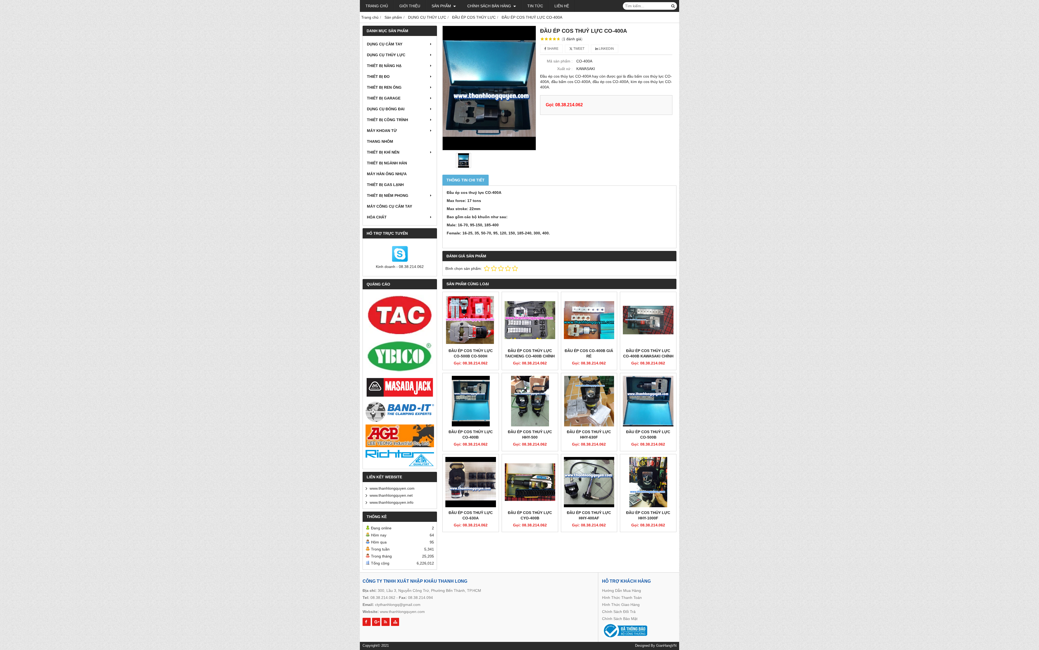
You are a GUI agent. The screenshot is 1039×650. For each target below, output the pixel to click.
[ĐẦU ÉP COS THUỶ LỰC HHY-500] (530, 401)
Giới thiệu (409, 6)
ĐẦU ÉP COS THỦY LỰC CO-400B (471, 434)
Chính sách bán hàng (489, 6)
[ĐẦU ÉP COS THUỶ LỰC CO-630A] (470, 482)
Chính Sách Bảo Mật (619, 618)
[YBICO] (400, 356)
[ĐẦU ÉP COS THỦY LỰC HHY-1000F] (648, 482)
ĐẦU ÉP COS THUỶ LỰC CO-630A (471, 515)
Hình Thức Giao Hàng (621, 604)
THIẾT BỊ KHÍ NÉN (383, 152)
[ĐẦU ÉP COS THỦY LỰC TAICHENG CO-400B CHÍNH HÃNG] (530, 320)
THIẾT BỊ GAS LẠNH (385, 185)
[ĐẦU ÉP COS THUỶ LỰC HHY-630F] (589, 401)
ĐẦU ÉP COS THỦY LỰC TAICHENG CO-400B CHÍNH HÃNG (530, 356)
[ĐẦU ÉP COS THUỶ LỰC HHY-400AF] (589, 482)
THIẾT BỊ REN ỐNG (384, 87)
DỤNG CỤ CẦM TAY (384, 44)
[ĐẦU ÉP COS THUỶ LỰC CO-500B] (648, 401)
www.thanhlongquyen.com (392, 488)
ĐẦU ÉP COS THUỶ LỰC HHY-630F (589, 434)
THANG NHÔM (380, 141)
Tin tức (535, 6)
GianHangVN (666, 646)
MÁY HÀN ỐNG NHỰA (387, 174)
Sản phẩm (442, 6)
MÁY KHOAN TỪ (382, 130)
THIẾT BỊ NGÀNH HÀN (387, 163)
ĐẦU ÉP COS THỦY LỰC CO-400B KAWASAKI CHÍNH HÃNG (648, 356)
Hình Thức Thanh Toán (622, 597)
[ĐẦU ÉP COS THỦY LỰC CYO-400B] (530, 482)
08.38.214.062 (382, 597)
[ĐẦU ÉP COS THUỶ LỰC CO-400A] (489, 88)
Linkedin (606, 49)
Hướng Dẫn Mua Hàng (621, 590)
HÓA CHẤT (377, 217)
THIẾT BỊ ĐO (378, 76)
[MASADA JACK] (400, 387)
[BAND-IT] (400, 411)
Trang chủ (377, 6)
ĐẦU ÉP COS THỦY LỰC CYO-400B (530, 515)
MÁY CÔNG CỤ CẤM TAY (389, 206)
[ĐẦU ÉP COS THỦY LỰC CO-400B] (470, 401)
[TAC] (400, 315)
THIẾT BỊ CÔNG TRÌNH (387, 120)
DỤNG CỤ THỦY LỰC (386, 55)
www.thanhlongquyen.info (391, 502)
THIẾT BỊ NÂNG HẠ (384, 66)
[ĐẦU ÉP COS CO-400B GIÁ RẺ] (589, 320)
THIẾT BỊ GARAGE (383, 98)
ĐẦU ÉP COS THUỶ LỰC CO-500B (648, 434)
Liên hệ (561, 6)
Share (552, 49)
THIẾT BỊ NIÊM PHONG (387, 195)
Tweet (578, 49)
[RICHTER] (400, 458)
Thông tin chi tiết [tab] (465, 180)
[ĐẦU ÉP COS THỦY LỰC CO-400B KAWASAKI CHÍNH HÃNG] (648, 320)
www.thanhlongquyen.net (391, 495)
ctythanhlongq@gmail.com (397, 604)
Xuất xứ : (565, 69)
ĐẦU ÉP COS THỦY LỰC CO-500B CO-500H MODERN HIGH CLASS (471, 356)
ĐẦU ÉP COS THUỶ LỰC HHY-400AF (589, 515)
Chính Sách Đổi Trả (619, 611)
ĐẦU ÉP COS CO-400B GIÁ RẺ (589, 353)
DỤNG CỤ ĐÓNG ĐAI (386, 109)
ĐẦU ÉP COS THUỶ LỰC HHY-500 (530, 434)
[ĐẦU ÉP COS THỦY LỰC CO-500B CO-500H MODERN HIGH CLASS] (470, 320)
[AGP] (400, 436)
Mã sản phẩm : (560, 61)
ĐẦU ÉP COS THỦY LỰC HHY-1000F (648, 515)
